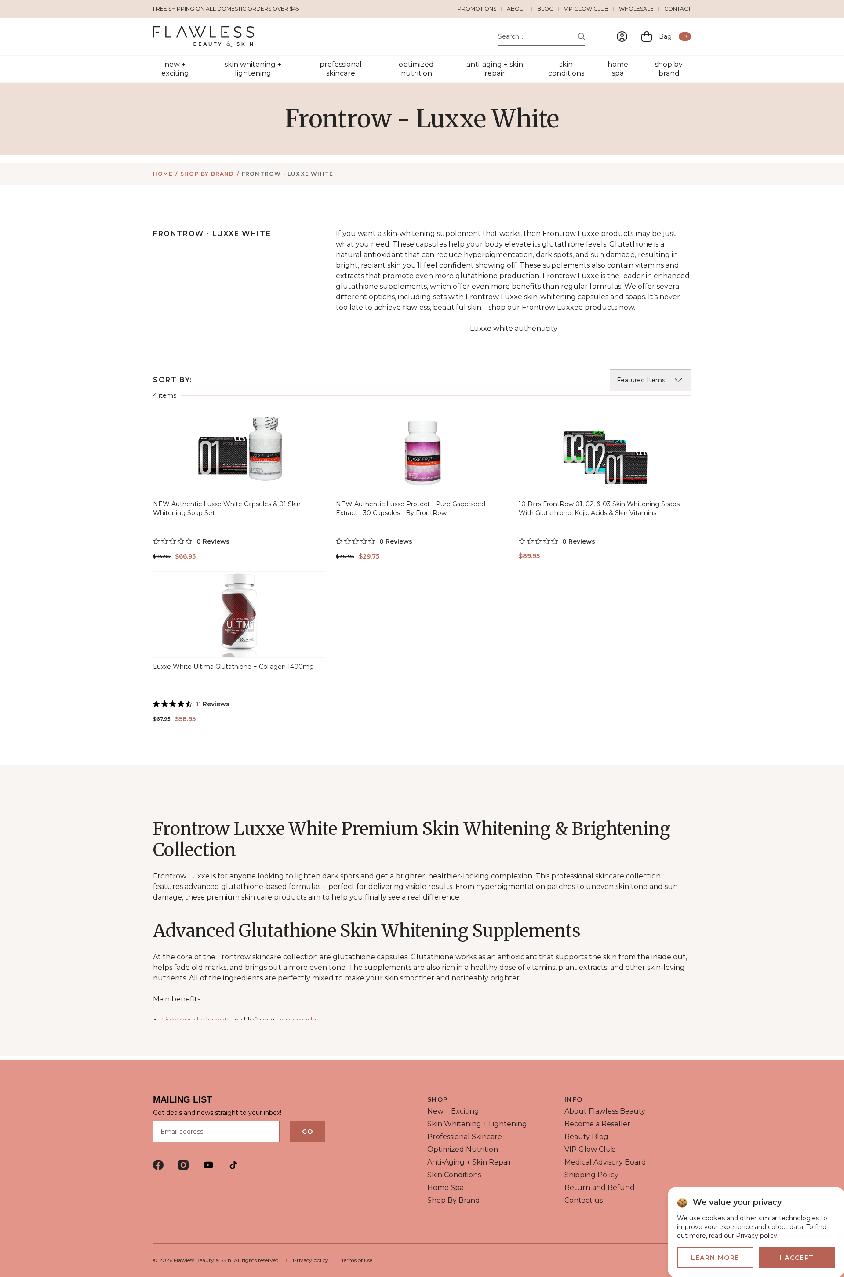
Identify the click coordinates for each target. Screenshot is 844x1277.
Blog (545, 8)
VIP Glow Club (586, 8)
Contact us (583, 1200)
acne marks (297, 1020)
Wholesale (636, 8)
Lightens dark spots (196, 1020)
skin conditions (566, 68)
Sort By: (172, 380)
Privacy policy (310, 1260)
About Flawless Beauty (604, 1111)
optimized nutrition (416, 68)
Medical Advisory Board (605, 1162)
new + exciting (175, 68)
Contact (677, 8)
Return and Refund (599, 1187)
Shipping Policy (591, 1175)
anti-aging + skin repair (494, 68)
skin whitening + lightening (253, 68)
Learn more (715, 1258)
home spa (618, 68)
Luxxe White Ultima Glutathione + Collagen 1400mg (233, 667)
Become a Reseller (597, 1124)
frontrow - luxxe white (287, 174)
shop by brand (669, 68)
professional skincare (341, 68)
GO (307, 1132)
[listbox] (650, 380)
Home (163, 174)
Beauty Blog (586, 1136)
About (517, 8)
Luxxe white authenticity (513, 328)
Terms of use (356, 1260)
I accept (797, 1258)
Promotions (477, 8)
